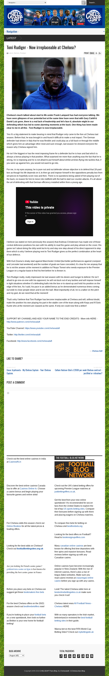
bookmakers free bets (34, 592)
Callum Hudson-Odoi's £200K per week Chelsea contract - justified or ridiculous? (78, 371)
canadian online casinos (71, 546)
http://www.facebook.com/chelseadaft (34, 341)
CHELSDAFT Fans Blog (48, 671)
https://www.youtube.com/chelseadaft (42, 328)
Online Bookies (14, 526)
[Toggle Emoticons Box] (8, 393)
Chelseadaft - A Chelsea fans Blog (72, 671)
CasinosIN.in (15, 462)
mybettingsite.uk (86, 632)
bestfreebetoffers (31, 606)
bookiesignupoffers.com (73, 537)
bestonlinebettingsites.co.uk (67, 592)
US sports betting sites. (74, 509)
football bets (40, 615)
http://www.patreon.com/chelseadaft (23, 322)
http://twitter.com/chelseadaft (27, 334)
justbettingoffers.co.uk (64, 491)
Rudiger (23, 53)
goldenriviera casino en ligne (19, 569)
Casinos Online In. (28, 488)
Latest (11, 38)
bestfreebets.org (74, 526)
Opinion (16, 53)
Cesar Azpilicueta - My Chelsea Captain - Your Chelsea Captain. (29, 371)
